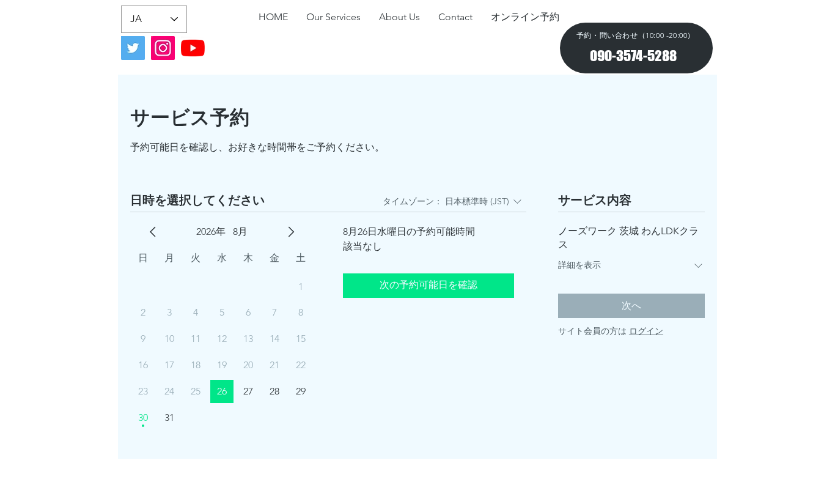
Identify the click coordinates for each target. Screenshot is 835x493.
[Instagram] (163, 48)
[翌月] (291, 231)
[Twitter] (133, 48)
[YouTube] (193, 48)
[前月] (152, 231)
